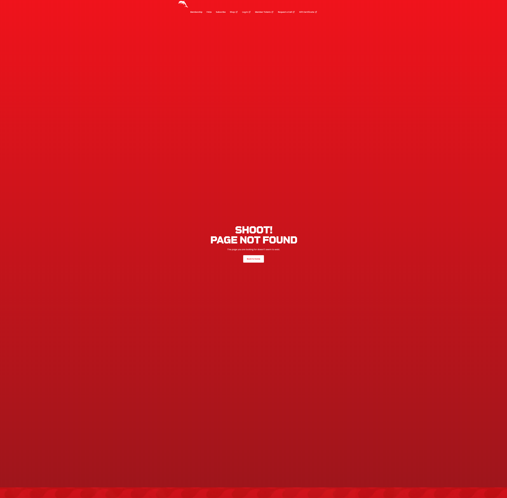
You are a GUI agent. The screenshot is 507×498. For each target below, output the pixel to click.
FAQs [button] (209, 12)
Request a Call (285, 12)
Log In (245, 12)
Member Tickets (263, 12)
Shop (232, 12)
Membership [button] (196, 12)
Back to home (253, 259)
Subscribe (221, 12)
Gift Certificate (307, 12)
